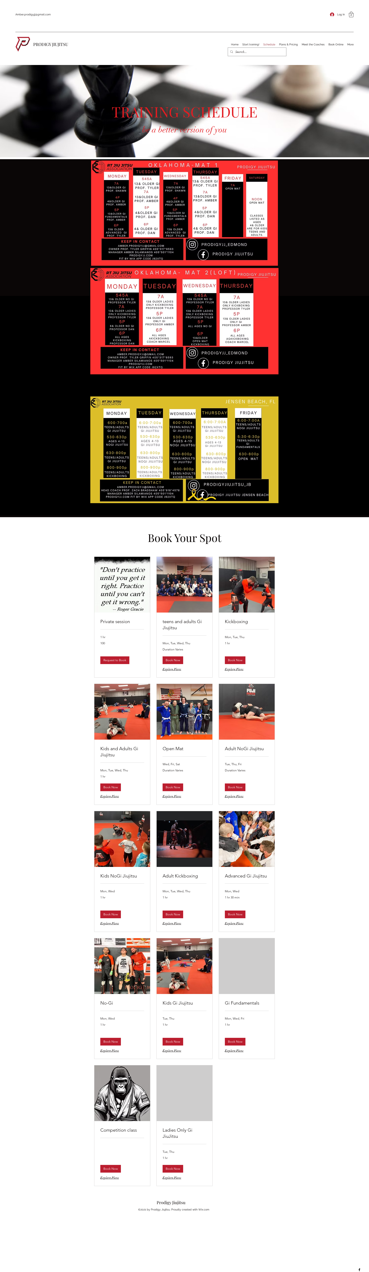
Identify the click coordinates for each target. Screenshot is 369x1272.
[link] (122, 622)
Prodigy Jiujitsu (171, 1202)
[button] (351, 14)
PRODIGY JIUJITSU (50, 44)
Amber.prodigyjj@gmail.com (33, 14)
